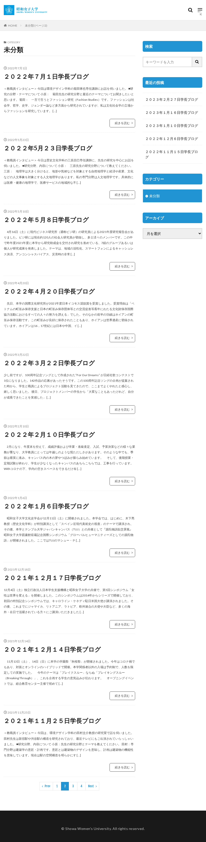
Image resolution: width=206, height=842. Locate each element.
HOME (12, 25)
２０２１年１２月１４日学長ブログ (52, 649)
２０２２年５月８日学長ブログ (46, 219)
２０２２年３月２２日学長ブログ (49, 362)
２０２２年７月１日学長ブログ (46, 76)
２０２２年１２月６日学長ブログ (171, 138)
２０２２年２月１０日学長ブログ (49, 434)
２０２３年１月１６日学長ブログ (171, 112)
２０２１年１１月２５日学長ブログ (52, 720)
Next (91, 786)
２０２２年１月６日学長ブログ (46, 506)
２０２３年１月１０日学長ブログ (171, 125)
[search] (197, 62)
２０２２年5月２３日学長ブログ (48, 148)
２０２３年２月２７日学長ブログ (171, 99)
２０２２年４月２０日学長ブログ (49, 291)
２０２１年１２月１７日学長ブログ (52, 577)
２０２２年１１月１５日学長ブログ (171, 154)
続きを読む (122, 123)
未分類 (154, 196)
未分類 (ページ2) (36, 25)
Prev (47, 786)
